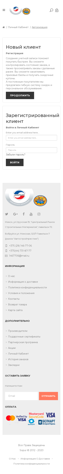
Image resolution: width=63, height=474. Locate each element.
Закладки (13, 365)
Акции (12, 347)
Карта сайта (15, 310)
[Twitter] (6, 214)
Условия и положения (21, 293)
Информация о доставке (23, 281)
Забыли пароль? (15, 154)
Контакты (13, 298)
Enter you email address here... (22, 132)
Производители (17, 330)
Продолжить (20, 95)
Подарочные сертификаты (24, 336)
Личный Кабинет (18, 27)
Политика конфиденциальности (27, 287)
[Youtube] (31, 214)
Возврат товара (17, 304)
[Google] (15, 214)
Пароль (10, 144)
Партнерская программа (23, 342)
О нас (11, 276)
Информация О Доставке (35, 458)
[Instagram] (38, 214)
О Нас (12, 458)
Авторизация (39, 27)
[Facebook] (24, 214)
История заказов (18, 359)
